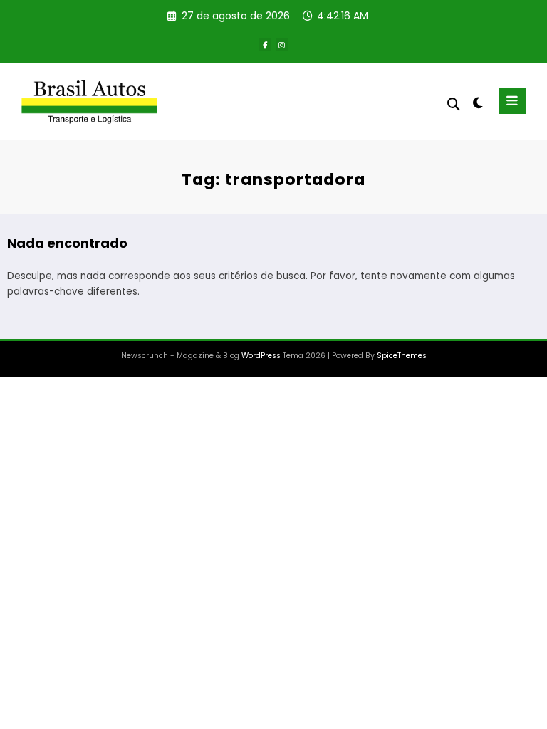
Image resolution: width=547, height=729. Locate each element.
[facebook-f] (265, 44)
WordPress (261, 355)
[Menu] (512, 101)
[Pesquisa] (453, 104)
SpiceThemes (402, 355)
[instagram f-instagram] (282, 44)
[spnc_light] (477, 102)
